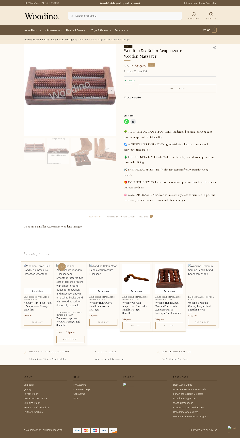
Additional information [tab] (121, 217)
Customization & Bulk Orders (189, 407)
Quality (27, 389)
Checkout (211, 18)
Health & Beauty (40, 39)
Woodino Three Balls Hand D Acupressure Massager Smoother (37, 306)
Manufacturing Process (185, 398)
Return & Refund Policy (36, 407)
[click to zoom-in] (70, 90)
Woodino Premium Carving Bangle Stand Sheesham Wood (199, 306)
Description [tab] (95, 217)
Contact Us (79, 393)
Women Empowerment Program (190, 416)
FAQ (75, 398)
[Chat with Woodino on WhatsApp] (232, 430)
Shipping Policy (32, 402)
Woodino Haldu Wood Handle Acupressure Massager (100, 306)
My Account (194, 18)
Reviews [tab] (145, 216)
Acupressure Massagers (63, 39)
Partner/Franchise (33, 411)
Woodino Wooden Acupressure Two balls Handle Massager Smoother (134, 308)
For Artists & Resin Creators (188, 393)
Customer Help (81, 389)
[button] (209, 30)
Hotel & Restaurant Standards (189, 389)
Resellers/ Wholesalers (185, 411)
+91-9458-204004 (49, 2)
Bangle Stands (195, 297)
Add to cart (178, 88)
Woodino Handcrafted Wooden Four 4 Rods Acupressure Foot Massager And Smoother (168, 308)
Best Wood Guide (182, 384)
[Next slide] (111, 90)
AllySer (213, 429)
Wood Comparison (183, 402)
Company (29, 384)
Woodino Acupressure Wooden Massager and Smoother (68, 322)
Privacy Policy (31, 393)
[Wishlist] (46, 266)
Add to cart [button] (70, 339)
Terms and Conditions (35, 398)
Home (27, 39)
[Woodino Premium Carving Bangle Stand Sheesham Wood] (202, 278)
